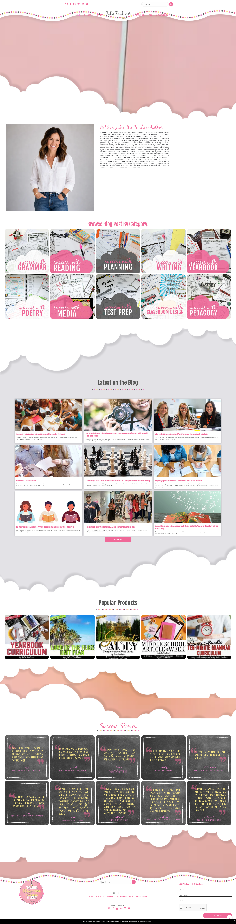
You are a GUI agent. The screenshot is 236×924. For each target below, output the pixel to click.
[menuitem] (78, 15)
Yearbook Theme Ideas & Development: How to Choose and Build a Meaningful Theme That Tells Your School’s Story (186, 527)
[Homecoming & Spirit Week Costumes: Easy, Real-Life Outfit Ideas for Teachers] (118, 507)
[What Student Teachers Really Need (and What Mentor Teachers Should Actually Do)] (187, 415)
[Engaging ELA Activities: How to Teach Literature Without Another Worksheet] (48, 415)
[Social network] (78, 4)
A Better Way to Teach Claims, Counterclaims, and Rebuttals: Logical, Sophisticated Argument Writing (118, 481)
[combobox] (154, 4)
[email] (66, 4)
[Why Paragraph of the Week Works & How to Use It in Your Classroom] (187, 461)
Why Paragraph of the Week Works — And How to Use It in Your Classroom (178, 481)
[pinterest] (83, 4)
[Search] (171, 4)
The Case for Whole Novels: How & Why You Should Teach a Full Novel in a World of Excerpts (45, 527)
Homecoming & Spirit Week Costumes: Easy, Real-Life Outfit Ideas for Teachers (110, 527)
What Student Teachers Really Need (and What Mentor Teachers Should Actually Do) (181, 434)
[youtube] (87, 4)
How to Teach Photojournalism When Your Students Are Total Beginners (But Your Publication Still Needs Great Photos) (117, 434)
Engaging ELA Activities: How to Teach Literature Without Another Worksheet (40, 434)
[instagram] (74, 4)
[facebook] (70, 4)
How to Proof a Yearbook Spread (26, 481)
